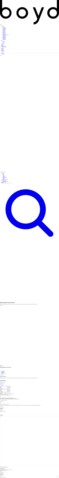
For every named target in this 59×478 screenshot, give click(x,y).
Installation (2, 372)
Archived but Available (5, 179)
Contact (2, 49)
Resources (2, 182)
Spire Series (4, 33)
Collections (4, 178)
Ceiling (2, 44)
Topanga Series (4, 39)
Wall (1, 40)
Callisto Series (4, 31)
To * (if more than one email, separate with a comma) (5, 469)
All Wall (4, 43)
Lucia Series (4, 30)
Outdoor (2, 45)
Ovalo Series (4, 35)
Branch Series (4, 37)
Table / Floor (4, 176)
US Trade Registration (3, 181)
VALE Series (4, 27)
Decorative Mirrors (3, 46)
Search (2, 52)
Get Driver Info (3, 371)
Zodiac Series (4, 38)
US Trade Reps (3, 50)
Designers (2, 48)
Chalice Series (4, 28)
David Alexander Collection (6, 34)
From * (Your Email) (2, 468)
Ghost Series (4, 32)
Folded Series (4, 36)
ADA (3, 42)
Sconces (4, 41)
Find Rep (1, 305)
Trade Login (2, 53)
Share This (2, 373)
